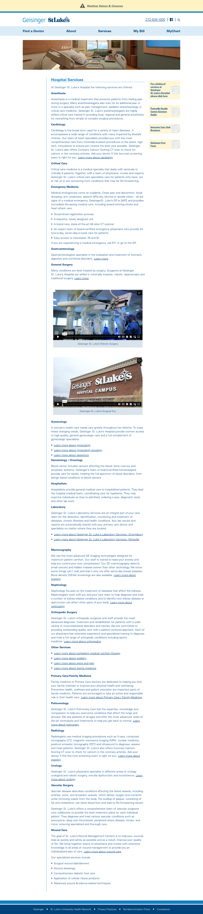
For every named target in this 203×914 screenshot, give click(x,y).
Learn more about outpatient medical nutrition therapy (87, 653)
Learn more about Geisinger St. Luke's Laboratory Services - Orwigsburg (98, 534)
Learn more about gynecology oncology (78, 450)
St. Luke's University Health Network (70, 909)
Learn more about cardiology (95, 157)
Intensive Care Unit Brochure (160, 129)
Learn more (101, 258)
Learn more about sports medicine (75, 668)
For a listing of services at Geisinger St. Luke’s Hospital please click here (160, 89)
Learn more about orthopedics (82, 641)
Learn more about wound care (102, 851)
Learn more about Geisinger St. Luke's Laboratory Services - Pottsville (96, 539)
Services (104, 31)
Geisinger (38, 909)
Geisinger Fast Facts (158, 144)
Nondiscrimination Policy (136, 909)
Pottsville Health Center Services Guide (159, 111)
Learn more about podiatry (70, 658)
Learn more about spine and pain (74, 663)
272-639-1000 (155, 20)
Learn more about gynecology (72, 445)
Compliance (163, 909)
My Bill (139, 31)
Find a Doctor (33, 31)
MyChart (173, 31)
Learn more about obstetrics (71, 455)
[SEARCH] (179, 20)
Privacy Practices (107, 909)
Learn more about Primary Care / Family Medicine (111, 697)
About (71, 31)
